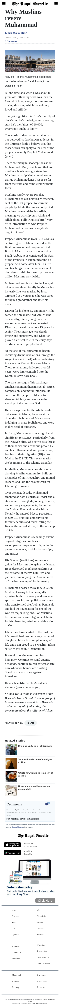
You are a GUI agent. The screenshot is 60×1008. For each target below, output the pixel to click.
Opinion (15, 934)
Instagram (17, 987)
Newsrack (41, 934)
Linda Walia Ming (16, 32)
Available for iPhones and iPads (30, 844)
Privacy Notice (43, 957)
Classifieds (41, 916)
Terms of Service (17, 827)
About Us (16, 946)
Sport (14, 922)
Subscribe (16, 958)
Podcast (41, 987)
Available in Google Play (28, 852)
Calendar (40, 928)
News (14, 910)
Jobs (38, 910)
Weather (40, 922)
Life (13, 928)
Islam (31, 722)
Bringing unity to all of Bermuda (35, 746)
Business (15, 916)
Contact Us (16, 952)
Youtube (42, 975)
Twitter (16, 981)
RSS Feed (42, 981)
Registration (42, 951)
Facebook (17, 975)
